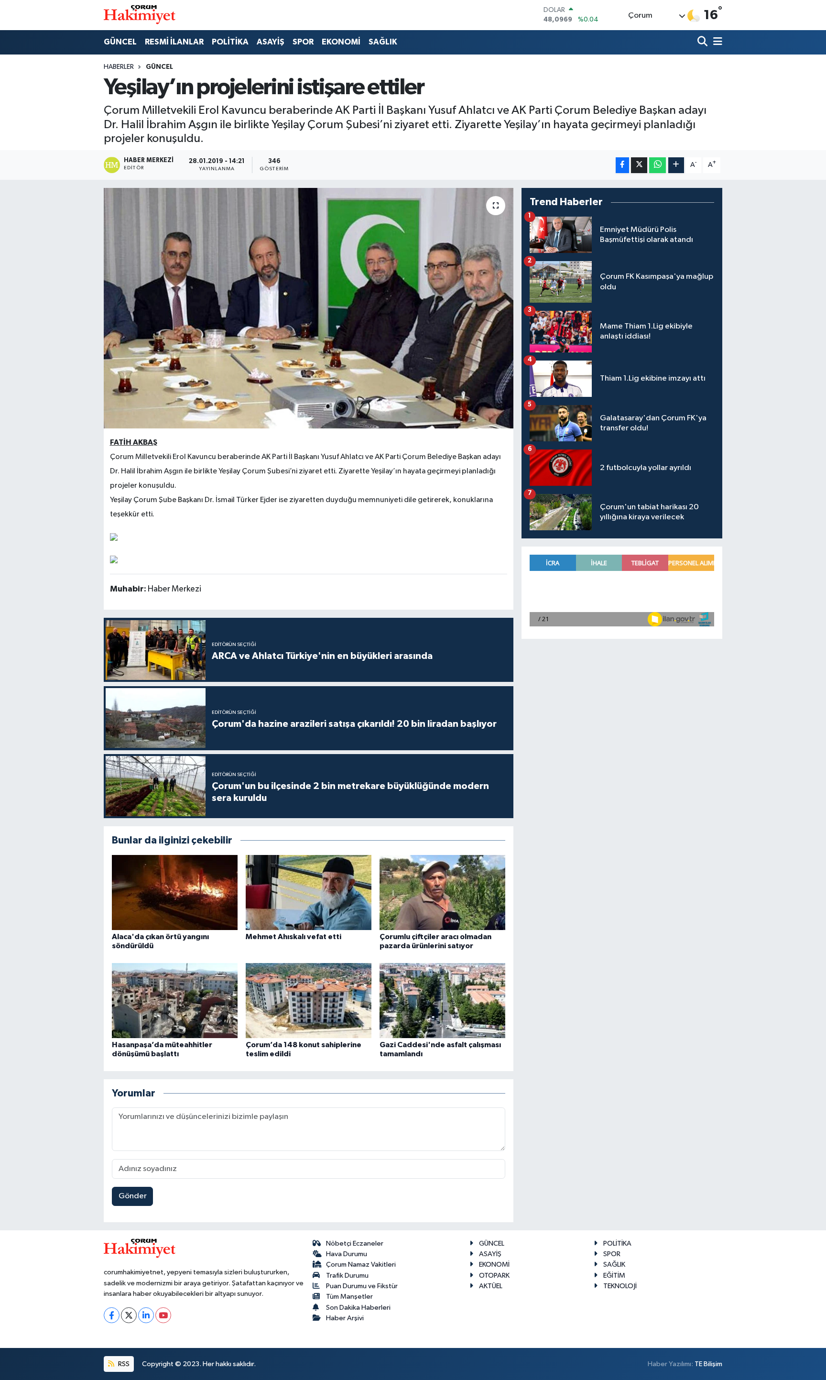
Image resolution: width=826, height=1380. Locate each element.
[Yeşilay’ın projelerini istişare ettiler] (308, 308)
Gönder (133, 1196)
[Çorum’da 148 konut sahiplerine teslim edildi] (308, 1001)
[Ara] (703, 42)
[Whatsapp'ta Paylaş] (657, 165)
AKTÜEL (490, 1286)
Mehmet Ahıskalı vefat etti (293, 937)
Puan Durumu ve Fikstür (362, 1286)
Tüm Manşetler (349, 1296)
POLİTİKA (230, 42)
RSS (123, 1364)
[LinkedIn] (146, 1315)
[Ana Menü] (716, 42)
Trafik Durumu (347, 1275)
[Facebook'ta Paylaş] (622, 165)
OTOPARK (494, 1275)
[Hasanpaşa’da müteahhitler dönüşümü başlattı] (175, 1001)
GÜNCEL (120, 42)
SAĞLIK (383, 42)
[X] (129, 1315)
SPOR (303, 42)
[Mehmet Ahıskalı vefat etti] (308, 892)
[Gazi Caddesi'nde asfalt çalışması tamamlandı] (442, 1001)
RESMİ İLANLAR (174, 42)
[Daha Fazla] (676, 165)
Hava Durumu (346, 1254)
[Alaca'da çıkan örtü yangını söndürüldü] (175, 892)
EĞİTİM (614, 1275)
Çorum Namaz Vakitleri (361, 1264)
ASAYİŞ (270, 42)
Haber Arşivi (345, 1318)
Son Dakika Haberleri (358, 1307)
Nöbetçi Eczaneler (354, 1243)
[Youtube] (163, 1315)
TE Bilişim (708, 1364)
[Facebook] (112, 1315)
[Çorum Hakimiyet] (139, 15)
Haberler (119, 67)
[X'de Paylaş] (639, 165)
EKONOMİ (341, 42)
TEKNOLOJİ (620, 1286)
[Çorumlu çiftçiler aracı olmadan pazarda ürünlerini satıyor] (442, 892)
